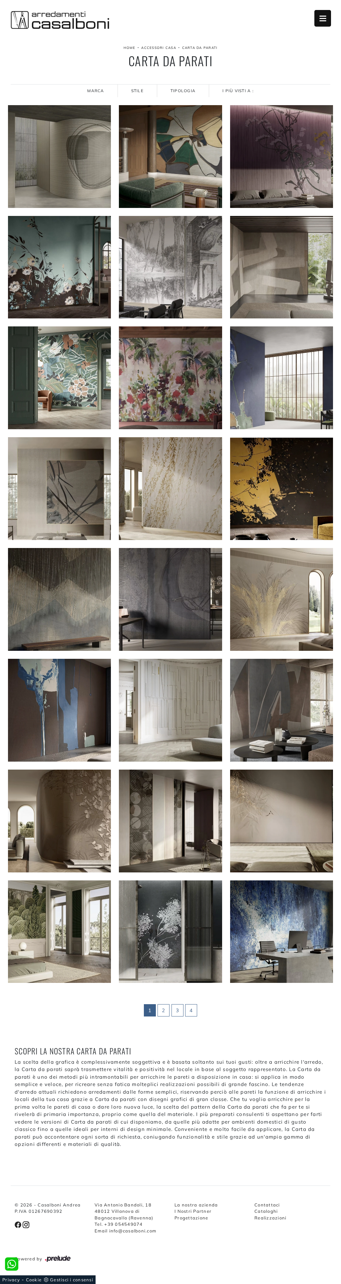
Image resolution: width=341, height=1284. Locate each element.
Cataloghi (266, 1211)
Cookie (34, 1279)
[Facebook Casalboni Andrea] (19, 1224)
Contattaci (267, 1204)
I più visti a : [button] (238, 90)
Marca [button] (95, 90)
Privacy (11, 1279)
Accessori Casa (158, 48)
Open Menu (322, 18)
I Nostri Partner (192, 1211)
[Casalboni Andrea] (60, 20)
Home (130, 48)
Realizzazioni (270, 1217)
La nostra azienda (196, 1204)
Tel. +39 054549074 (119, 1224)
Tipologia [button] (182, 90)
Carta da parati (200, 48)
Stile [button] (137, 90)
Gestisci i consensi (71, 1279)
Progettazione (191, 1217)
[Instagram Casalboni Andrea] (26, 1224)
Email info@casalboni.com (125, 1230)
